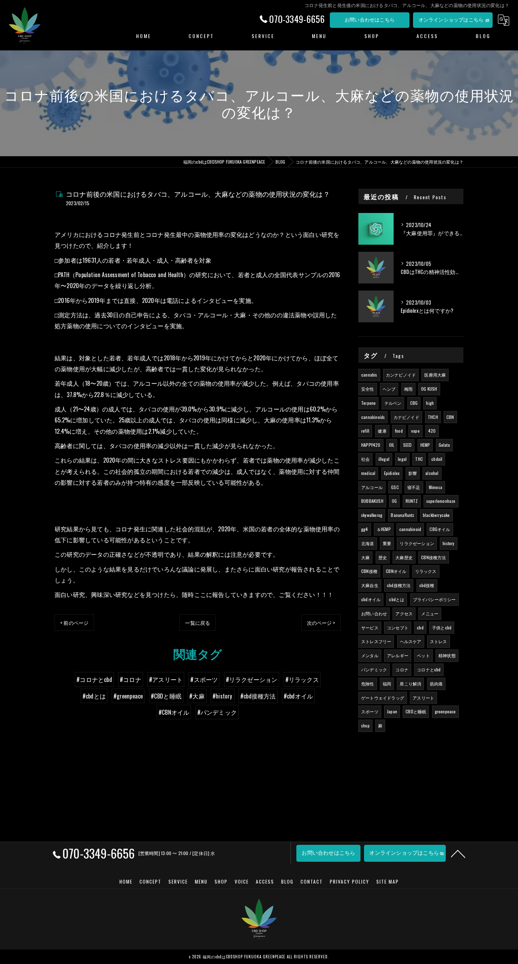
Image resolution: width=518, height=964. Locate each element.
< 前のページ (74, 622)
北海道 (367, 543)
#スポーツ (204, 679)
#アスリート (166, 679)
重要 (387, 543)
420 (432, 431)
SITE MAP (387, 881)
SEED (407, 445)
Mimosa (435, 487)
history (448, 543)
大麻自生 (369, 585)
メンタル (369, 655)
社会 (365, 459)
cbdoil (436, 459)
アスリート (423, 698)
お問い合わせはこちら (370, 19)
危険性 (367, 684)
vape (415, 431)
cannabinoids (373, 417)
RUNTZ (412, 501)
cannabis (369, 375)
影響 (412, 473)
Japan (392, 711)
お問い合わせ (374, 613)
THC (419, 459)
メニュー (429, 613)
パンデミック (374, 669)
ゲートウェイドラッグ (382, 698)
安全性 (367, 389)
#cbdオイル (298, 695)
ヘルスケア (410, 641)
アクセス (404, 613)
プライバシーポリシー (434, 599)
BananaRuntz (402, 515)
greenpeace (445, 711)
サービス (369, 627)
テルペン (393, 403)
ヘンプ (389, 389)
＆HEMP (384, 529)
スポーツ (369, 711)
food (399, 431)
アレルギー (397, 655)
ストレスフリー (376, 641)
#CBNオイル (174, 712)
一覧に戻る (197, 622)
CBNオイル (396, 571)
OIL (392, 445)
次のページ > (321, 622)
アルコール (372, 487)
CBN (450, 417)
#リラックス (302, 679)
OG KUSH (429, 389)
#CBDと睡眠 (166, 695)
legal (402, 459)
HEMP (425, 445)
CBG (414, 403)
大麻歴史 (404, 557)
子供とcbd (441, 627)
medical (368, 473)
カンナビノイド (401, 375)
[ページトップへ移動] (458, 853)
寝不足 (413, 487)
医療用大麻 (435, 375)
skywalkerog (371, 515)
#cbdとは (94, 695)
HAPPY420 (371, 445)
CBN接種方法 (433, 557)
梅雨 (408, 389)
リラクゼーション (417, 543)
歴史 (382, 557)
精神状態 (447, 655)
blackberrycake (436, 515)
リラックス (426, 571)
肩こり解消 (410, 684)
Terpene (368, 403)
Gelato (444, 445)
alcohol (431, 473)
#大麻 (197, 695)
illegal (383, 459)
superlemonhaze (441, 501)
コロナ (401, 669)
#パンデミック (217, 712)
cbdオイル (371, 599)
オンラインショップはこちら (451, 19)
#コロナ (130, 679)
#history (222, 695)
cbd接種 (426, 585)
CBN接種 (369, 571)
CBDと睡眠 (416, 711)
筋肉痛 (436, 684)
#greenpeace (128, 695)
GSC (395, 487)
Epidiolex (392, 473)
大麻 (365, 557)
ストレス (438, 641)
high (430, 403)
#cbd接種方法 (258, 695)
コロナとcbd (428, 669)
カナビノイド (406, 417)
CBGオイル (440, 529)
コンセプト (397, 627)
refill (365, 431)
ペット (423, 655)
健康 (382, 431)
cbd (420, 627)
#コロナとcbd (94, 679)
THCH (433, 417)
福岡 (387, 684)
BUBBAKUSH (372, 501)
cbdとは (396, 599)
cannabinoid (410, 529)
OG (394, 501)
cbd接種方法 (399, 585)
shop (365, 725)
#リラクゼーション (252, 679)
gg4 (364, 529)
